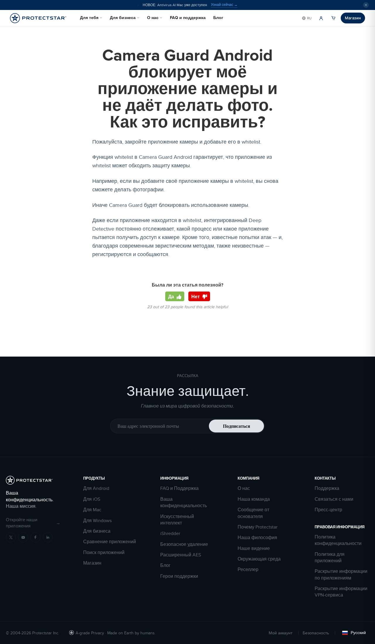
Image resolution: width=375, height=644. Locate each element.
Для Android (96, 488)
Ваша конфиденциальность (183, 502)
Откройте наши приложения (33, 523)
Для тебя (89, 18)
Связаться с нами (334, 499)
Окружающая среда (259, 559)
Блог (218, 18)
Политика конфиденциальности (338, 540)
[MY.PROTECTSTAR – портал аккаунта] (321, 18)
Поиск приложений (104, 552)
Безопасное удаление (184, 544)
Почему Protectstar (257, 527)
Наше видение (254, 548)
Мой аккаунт (280, 633)
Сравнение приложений (109, 542)
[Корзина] (333, 18)
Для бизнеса (123, 18)
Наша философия (257, 537)
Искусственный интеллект (177, 519)
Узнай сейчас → (224, 4)
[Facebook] (35, 537)
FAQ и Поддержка (179, 488)
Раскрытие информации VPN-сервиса (341, 591)
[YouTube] (23, 537)
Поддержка (327, 488)
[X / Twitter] (11, 537)
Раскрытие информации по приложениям (341, 574)
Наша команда (254, 499)
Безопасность (316, 633)
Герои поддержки (179, 576)
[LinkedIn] (48, 537)
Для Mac (92, 510)
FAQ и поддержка (188, 18)
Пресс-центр (328, 510)
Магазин (353, 18)
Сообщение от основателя (253, 513)
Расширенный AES (180, 555)
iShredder (170, 533)
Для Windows (97, 520)
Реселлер (248, 569)
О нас (152, 18)
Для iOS (91, 499)
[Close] (366, 5)
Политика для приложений (330, 557)
